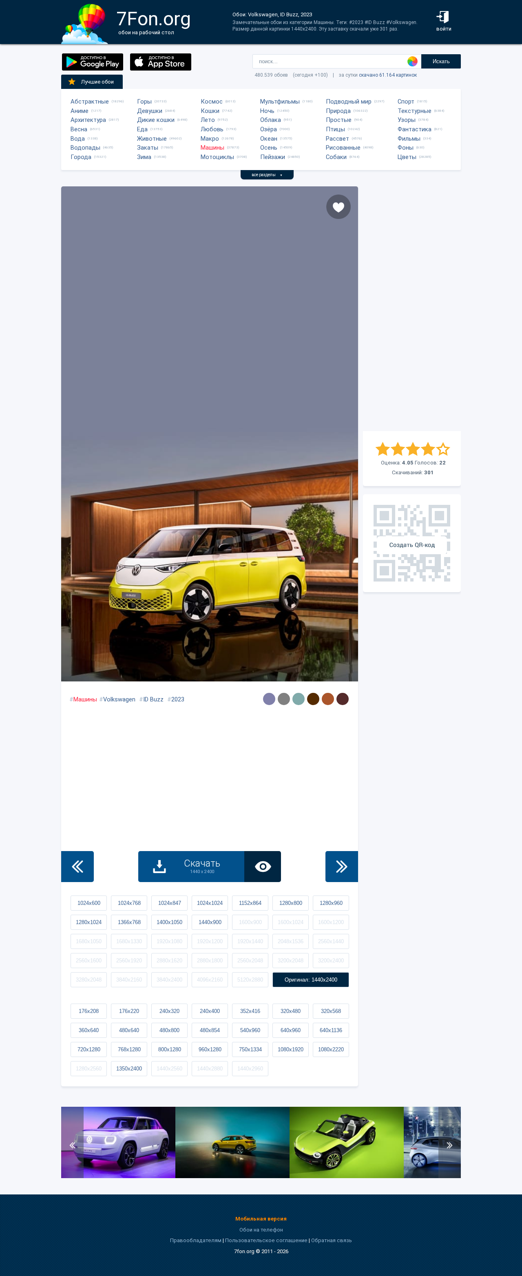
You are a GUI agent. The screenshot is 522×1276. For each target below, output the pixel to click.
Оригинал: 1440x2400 (311, 980)
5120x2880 (250, 980)
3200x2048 (290, 961)
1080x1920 (290, 1049)
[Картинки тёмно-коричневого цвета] (313, 699)
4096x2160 (210, 980)
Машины (212, 147)
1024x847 (169, 903)
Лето (208, 120)
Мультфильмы (280, 101)
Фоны (406, 147)
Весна (79, 129)
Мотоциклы (217, 157)
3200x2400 (331, 961)
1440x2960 (250, 1069)
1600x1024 (290, 922)
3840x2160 (129, 980)
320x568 (331, 1011)
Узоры (407, 120)
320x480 (291, 1011)
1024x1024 (210, 903)
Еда (142, 129)
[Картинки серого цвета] (284, 699)
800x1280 (169, 1049)
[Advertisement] (412, 308)
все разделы (267, 174)
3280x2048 (89, 980)
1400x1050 (169, 922)
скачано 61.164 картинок (388, 75)
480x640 (129, 1030)
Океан (268, 138)
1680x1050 (89, 941)
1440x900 (210, 922)
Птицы (335, 129)
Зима (144, 157)
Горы (144, 101)
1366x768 (129, 922)
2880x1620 (169, 961)
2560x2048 (250, 961)
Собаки (336, 157)
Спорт (406, 101)
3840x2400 (169, 980)
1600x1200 (331, 922)
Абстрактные (90, 101)
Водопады (85, 147)
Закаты (147, 147)
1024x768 (129, 903)
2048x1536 (290, 941)
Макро (210, 138)
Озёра (268, 129)
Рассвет (337, 138)
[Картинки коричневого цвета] (328, 699)
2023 (177, 699)
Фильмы (409, 138)
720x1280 (88, 1049)
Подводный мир (349, 101)
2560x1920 (129, 961)
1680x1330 (129, 941)
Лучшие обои (97, 82)
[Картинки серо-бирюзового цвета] (298, 699)
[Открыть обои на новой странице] (262, 866)
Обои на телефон (261, 1229)
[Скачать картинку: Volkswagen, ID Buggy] (347, 1176)
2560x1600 (89, 961)
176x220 (129, 1011)
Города (81, 157)
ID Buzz (153, 699)
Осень (268, 147)
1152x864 (250, 903)
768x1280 (129, 1049)
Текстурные (414, 111)
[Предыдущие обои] (77, 866)
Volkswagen (119, 699)
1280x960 (331, 903)
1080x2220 (331, 1049)
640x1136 (331, 1030)
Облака (270, 120)
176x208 (89, 1011)
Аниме (79, 111)
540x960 (250, 1030)
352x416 (250, 1011)
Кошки (210, 111)
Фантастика (414, 129)
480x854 (210, 1030)
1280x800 (290, 903)
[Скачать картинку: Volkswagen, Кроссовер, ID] (232, 1176)
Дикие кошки (156, 120)
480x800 (169, 1030)
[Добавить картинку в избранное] (338, 207)
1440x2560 (169, 1069)
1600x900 (250, 922)
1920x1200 (210, 941)
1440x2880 (210, 1069)
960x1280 (210, 1049)
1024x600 (88, 903)
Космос (212, 101)
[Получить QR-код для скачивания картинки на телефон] (412, 543)
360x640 (89, 1030)
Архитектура (88, 120)
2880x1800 (210, 961)
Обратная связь (331, 1240)
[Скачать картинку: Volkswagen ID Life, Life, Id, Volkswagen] (118, 1176)
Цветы (407, 157)
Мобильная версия (261, 1218)
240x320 (169, 1011)
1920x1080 (169, 941)
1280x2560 (89, 1069)
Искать (441, 61)
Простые (339, 120)
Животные (152, 138)
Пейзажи (272, 157)
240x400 (210, 1011)
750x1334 (250, 1049)
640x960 (291, 1030)
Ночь (267, 111)
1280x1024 (89, 922)
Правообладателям (195, 1240)
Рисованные (343, 147)
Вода (78, 138)
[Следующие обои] (341, 866)
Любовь (212, 129)
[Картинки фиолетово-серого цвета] (269, 699)
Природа (338, 111)
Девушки (149, 111)
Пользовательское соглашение (266, 1240)
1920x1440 (250, 941)
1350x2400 (129, 1069)
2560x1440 (331, 941)
